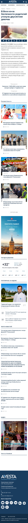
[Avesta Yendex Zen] (24, 503)
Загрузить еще (14, 212)
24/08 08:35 (4, 386)
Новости (8, 8)
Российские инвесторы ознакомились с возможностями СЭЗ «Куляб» (14, 149)
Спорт (4, 120)
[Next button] (26, 435)
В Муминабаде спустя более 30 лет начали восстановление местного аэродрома (13, 203)
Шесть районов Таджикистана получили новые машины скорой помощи (15, 319)
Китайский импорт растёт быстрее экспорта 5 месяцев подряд (14, 373)
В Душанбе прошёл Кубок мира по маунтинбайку (13, 443)
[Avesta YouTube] (2, 502)
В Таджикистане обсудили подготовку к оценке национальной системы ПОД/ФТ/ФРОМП (12, 399)
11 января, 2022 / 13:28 (7, 23)
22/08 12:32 (4, 403)
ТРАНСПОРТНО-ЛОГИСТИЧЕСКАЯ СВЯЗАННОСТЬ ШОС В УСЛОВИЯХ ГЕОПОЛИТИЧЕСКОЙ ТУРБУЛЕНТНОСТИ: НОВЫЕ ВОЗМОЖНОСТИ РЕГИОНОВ (13, 364)
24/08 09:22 (4, 369)
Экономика (11, 5)
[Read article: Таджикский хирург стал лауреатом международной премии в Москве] (14, 293)
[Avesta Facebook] (7, 502)
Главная (3, 8)
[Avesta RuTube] (20, 503)
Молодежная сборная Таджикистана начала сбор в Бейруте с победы (13, 123)
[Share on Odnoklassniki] (19, 41)
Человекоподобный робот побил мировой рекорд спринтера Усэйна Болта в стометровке (13, 381)
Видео (6, 440)
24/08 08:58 (4, 376)
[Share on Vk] (14, 41)
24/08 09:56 (6, 179)
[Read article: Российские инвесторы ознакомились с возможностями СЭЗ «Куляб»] (14, 140)
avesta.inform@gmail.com (7, 495)
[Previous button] (2, 435)
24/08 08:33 (4, 394)
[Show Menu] (1, 2)
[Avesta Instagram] (11, 502)
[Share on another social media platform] (24, 41)
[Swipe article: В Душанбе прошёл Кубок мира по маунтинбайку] (14, 435)
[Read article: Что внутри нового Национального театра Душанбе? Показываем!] (14, 166)
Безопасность (20, 5)
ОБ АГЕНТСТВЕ (11, 516)
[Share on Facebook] (3, 41)
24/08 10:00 (6, 153)
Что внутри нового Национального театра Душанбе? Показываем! (13, 176)
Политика (3, 5)
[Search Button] (26, 2)
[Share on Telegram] (8, 41)
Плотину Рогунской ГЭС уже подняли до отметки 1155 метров (15, 313)
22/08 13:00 (4, 411)
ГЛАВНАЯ (3, 516)
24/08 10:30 (6, 126)
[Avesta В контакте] (15, 502)
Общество (5, 173)
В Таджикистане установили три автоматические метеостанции (10, 390)
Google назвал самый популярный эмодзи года (13, 407)
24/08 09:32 (6, 207)
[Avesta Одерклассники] (7, 507)
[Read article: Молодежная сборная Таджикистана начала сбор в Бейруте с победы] (14, 113)
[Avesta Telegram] (2, 507)
